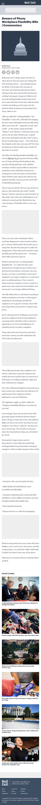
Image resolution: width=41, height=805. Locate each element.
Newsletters (5, 793)
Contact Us (14, 789)
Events (3, 791)
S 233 (16, 158)
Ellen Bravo (7, 66)
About (3, 789)
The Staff (13, 793)
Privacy (13, 791)
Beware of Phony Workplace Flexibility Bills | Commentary (20, 22)
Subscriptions (24, 793)
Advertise (23, 789)
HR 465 (11, 158)
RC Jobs (23, 791)
